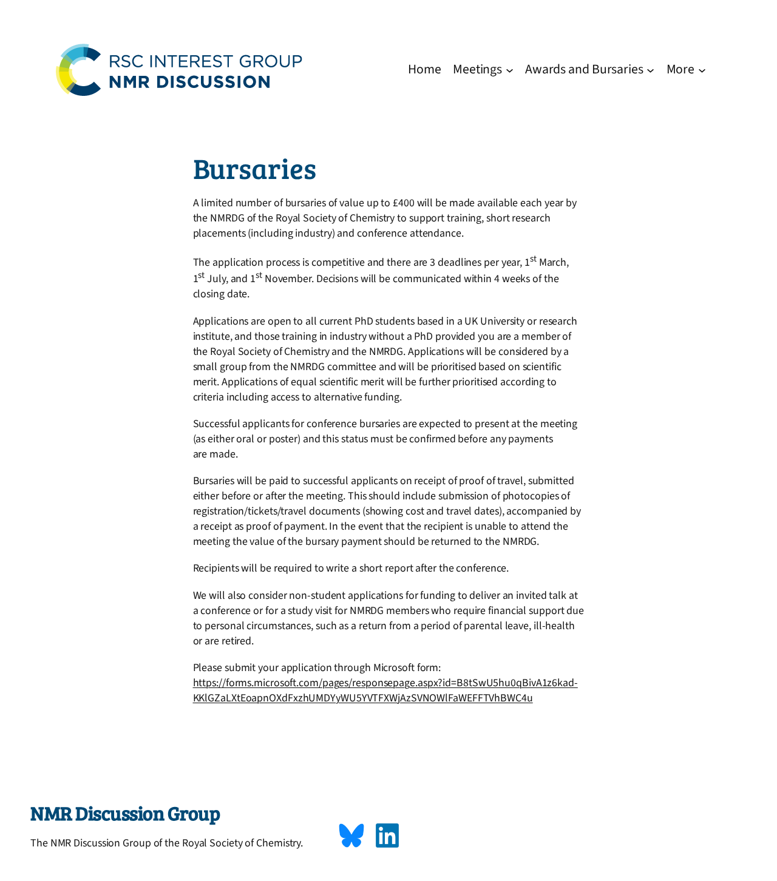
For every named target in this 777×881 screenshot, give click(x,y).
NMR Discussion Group (125, 813)
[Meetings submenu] (510, 69)
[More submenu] (702, 69)
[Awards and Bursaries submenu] (650, 69)
